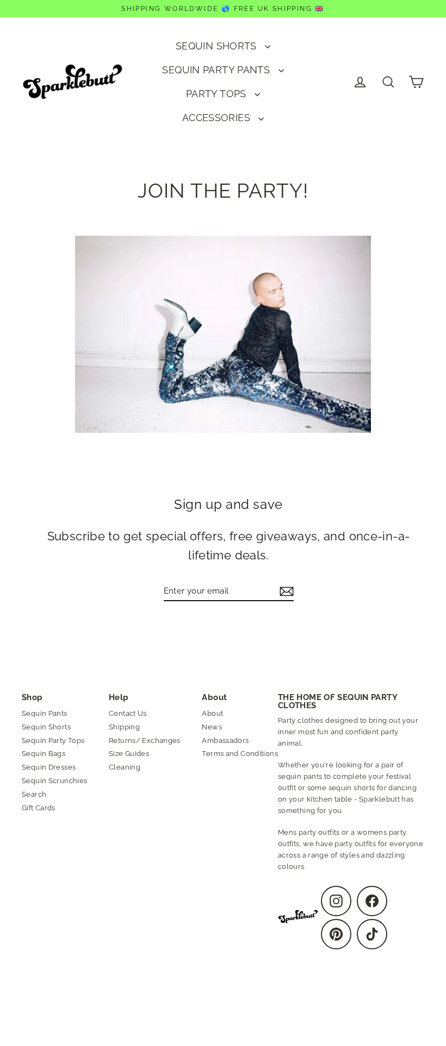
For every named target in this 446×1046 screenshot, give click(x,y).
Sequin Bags (43, 753)
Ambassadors (225, 740)
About (212, 713)
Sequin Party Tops (53, 740)
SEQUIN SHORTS (217, 46)
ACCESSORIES (217, 117)
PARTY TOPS (217, 93)
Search (34, 794)
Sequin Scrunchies (54, 781)
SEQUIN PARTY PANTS (217, 69)
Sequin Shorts (46, 727)
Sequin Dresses (49, 767)
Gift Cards (38, 808)
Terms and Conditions (240, 753)
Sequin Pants (44, 713)
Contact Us (128, 713)
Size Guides (129, 753)
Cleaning (124, 767)
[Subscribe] (285, 591)
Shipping (124, 727)
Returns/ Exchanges (145, 740)
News (212, 727)
